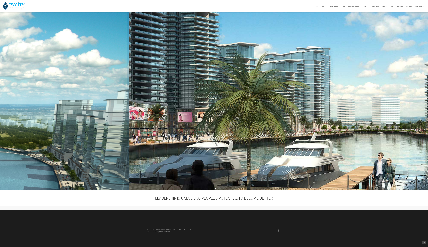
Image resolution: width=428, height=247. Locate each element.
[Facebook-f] (278, 230)
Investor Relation (371, 6)
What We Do (333, 6)
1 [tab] (210, 188)
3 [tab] (215, 188)
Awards (400, 6)
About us (320, 6)
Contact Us (419, 6)
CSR (391, 6)
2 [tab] (212, 188)
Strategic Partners (351, 6)
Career (409, 6)
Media (384, 6)
